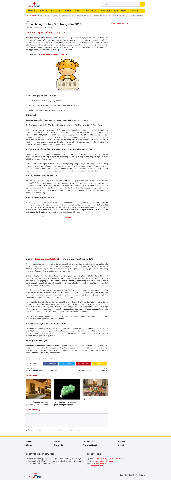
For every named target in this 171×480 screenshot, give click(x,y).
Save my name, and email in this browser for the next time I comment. (54, 430)
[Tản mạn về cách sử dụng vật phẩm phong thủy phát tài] (67, 389)
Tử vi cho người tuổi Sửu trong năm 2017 (49, 32)
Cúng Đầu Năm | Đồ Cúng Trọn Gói (57, 15)
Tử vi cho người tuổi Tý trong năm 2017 (53, 54)
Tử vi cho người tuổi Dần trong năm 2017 (41, 370)
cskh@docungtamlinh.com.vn (103, 461)
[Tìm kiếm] (142, 4)
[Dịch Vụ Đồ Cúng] (34, 4)
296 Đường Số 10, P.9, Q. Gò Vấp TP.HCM (108, 459)
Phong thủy (29, 21)
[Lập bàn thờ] (95, 388)
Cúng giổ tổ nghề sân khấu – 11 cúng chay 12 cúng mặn (124, 15)
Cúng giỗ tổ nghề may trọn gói (99, 15)
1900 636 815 (101, 463)
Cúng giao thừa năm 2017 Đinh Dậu (79, 15)
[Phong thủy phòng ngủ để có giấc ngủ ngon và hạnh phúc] (38, 389)
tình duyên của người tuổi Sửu (44, 259)
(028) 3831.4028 (97, 466)
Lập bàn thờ (87, 399)
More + (102, 363)
